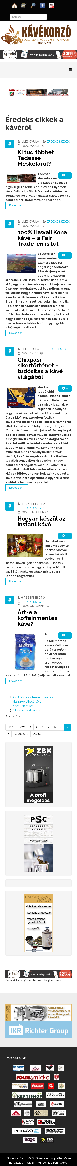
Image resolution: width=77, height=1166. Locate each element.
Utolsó (37, 733)
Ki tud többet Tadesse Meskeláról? (36, 158)
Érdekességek (58, 141)
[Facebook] (42, 5)
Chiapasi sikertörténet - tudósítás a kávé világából (40, 368)
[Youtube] (51, 5)
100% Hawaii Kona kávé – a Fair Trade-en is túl (42, 238)
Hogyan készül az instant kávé (41, 521)
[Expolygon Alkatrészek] (38, 923)
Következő (21, 733)
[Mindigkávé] (38, 974)
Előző (22, 727)
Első (10, 727)
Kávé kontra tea (23, 706)
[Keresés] (33, 5)
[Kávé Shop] (23, 5)
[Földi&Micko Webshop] (38, 92)
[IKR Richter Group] (38, 1029)
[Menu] (70, 70)
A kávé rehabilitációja (26, 710)
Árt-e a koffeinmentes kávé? (37, 618)
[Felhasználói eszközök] (65, 175)
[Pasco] (38, 843)
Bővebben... (16, 205)
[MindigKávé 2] (38, 54)
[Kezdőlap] (14, 5)
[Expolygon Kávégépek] (38, 1012)
